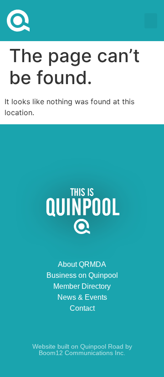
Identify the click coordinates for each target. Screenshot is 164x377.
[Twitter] (82, 147)
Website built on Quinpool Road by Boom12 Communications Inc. (82, 349)
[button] (150, 20)
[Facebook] (62, 147)
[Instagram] (102, 147)
